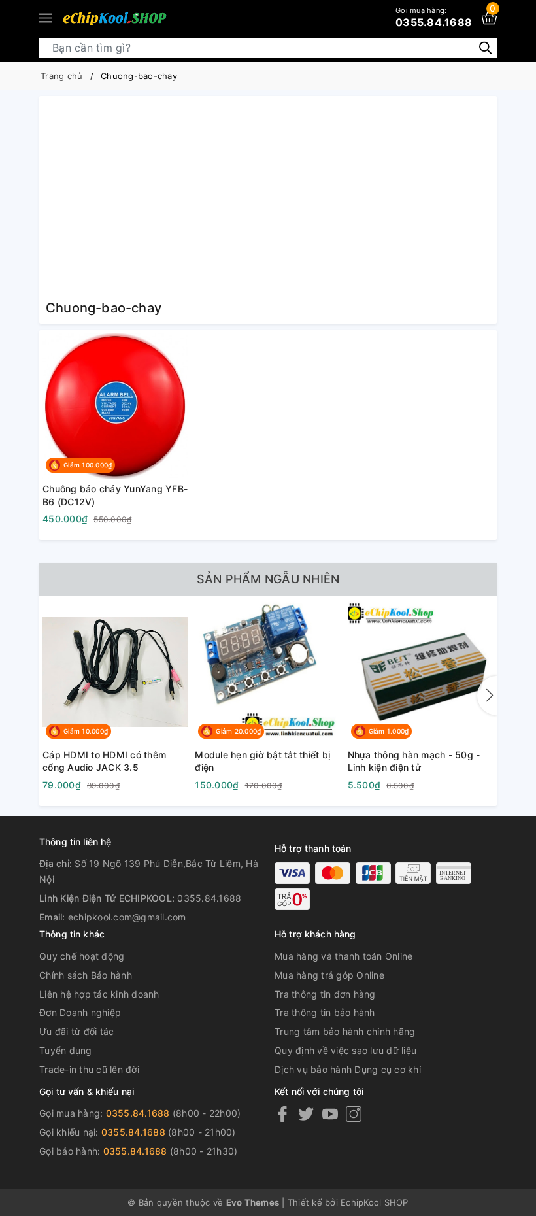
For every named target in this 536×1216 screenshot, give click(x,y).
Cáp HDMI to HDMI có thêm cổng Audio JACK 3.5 (104, 761)
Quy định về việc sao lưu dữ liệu (345, 1050)
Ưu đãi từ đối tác (76, 1031)
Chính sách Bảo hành (85, 975)
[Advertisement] (268, 200)
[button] (487, 695)
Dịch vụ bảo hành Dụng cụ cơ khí (348, 1069)
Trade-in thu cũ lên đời (89, 1069)
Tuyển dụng (65, 1050)
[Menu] (45, 18)
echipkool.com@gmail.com (127, 916)
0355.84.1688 (433, 17)
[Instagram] (353, 1114)
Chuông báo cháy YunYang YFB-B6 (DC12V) (115, 495)
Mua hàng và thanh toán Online (343, 956)
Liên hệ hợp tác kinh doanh (99, 994)
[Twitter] (306, 1114)
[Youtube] (330, 1114)
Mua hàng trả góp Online (329, 975)
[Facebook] (282, 1114)
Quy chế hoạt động (81, 956)
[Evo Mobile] (114, 18)
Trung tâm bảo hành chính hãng (345, 1031)
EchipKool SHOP (375, 1202)
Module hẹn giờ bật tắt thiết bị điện (262, 761)
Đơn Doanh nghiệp (80, 1012)
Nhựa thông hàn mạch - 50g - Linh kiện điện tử (414, 761)
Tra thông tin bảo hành (325, 1012)
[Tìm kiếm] (485, 47)
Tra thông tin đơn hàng (325, 994)
